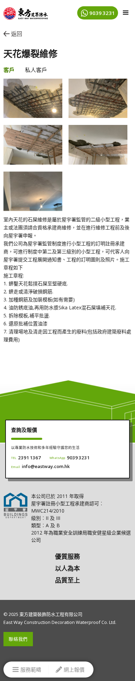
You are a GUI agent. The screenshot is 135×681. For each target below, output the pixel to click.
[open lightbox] (32, 98)
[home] (24, 11)
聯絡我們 (18, 639)
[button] (126, 13)
